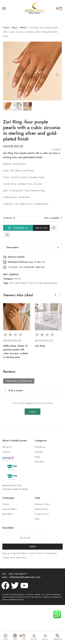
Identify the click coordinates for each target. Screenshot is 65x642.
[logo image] (31, 8)
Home (6, 27)
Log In (33, 411)
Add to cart (41, 227)
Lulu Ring (40, 346)
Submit (32, 546)
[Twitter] (15, 585)
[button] (8, 74)
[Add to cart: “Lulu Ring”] (37, 335)
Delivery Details (16, 257)
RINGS (23, 27)
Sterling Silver (50, 283)
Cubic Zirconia (35, 283)
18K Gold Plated (17, 283)
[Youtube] (24, 585)
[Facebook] (5, 585)
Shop (14, 27)
